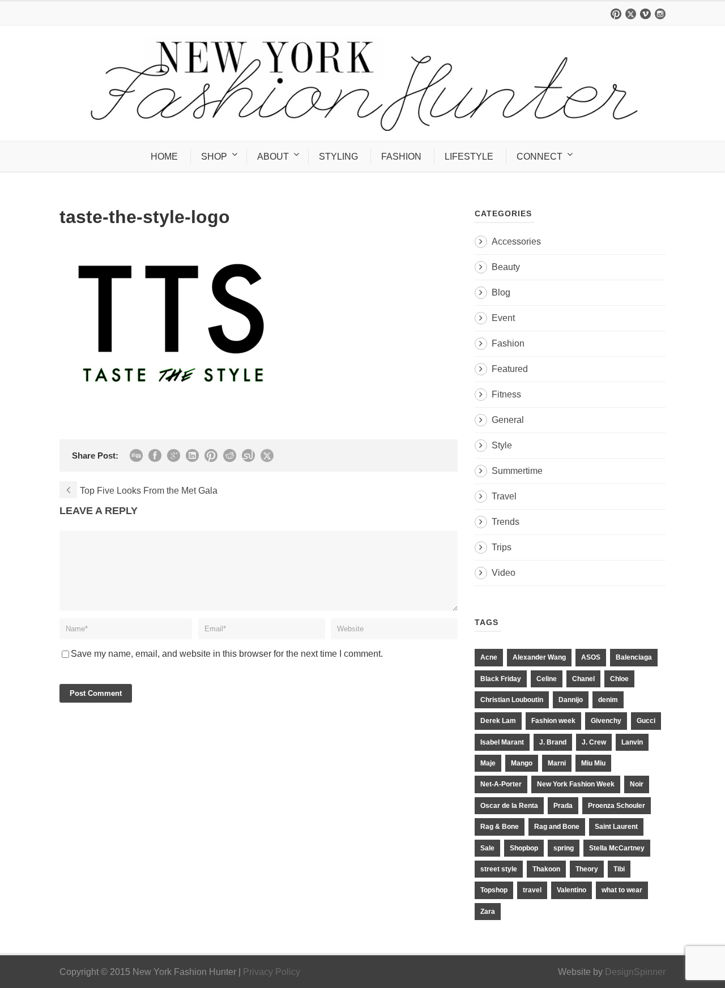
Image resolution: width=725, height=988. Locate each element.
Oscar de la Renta (509, 806)
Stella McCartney (617, 848)
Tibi (619, 869)
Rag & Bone (499, 827)
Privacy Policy (271, 972)
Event (503, 318)
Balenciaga (634, 657)
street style (498, 869)
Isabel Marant (502, 742)
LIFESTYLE (469, 156)
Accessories (516, 241)
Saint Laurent (616, 827)
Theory (586, 869)
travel (532, 890)
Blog (501, 292)
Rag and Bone (556, 827)
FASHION (401, 156)
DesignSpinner (635, 972)
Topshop (494, 890)
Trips (501, 547)
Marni (557, 763)
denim (608, 700)
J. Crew (594, 742)
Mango (521, 763)
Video (503, 573)
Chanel (583, 679)
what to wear (622, 890)
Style (502, 445)
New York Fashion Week (576, 784)
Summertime (517, 471)
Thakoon (546, 869)
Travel (504, 496)
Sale (487, 848)
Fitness (506, 394)
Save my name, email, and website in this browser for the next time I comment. (227, 653)
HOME (164, 156)
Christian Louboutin (511, 700)
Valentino (571, 890)
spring (563, 848)
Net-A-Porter (501, 784)
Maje (488, 763)
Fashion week (553, 721)
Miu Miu (593, 763)
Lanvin (632, 742)
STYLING (338, 156)
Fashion (508, 343)
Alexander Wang (539, 657)
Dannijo (570, 700)
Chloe (619, 679)
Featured (510, 369)
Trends (505, 522)
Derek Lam (498, 721)
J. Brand (552, 742)
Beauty (506, 267)
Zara (487, 912)
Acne (488, 657)
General (508, 420)
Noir (636, 784)
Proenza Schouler (616, 806)
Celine (546, 679)
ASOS (590, 657)
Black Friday (500, 679)
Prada (563, 806)
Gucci (646, 721)
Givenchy (606, 721)
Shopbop (524, 848)
